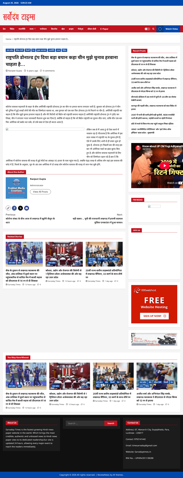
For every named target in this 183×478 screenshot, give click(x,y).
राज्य (31, 29)
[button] (8, 208)
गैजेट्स (80, 29)
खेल (63, 29)
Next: (98, 218)
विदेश (12, 29)
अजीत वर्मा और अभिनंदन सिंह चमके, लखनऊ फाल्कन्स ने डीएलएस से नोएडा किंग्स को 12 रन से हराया (157, 397)
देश (4, 29)
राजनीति (22, 29)
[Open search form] (153, 29)
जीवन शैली (91, 29)
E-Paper (104, 29)
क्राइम (71, 29)
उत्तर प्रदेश (10, 50)
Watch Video (172, 28)
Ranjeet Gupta (15, 70)
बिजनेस (54, 29)
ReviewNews (104, 474)
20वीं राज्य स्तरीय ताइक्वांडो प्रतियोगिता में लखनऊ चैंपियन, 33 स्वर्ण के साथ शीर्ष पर (104, 274)
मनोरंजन (43, 29)
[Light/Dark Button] (147, 28)
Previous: (30, 218)
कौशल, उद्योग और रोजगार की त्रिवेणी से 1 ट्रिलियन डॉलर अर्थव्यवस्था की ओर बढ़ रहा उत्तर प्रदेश (63, 274)
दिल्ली (28, 50)
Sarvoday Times (14, 284)
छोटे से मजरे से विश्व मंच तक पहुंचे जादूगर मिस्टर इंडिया (152, 123)
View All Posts (40, 191)
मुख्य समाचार (41, 50)
